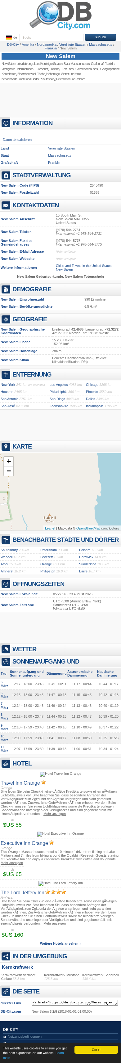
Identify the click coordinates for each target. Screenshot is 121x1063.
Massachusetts (59, 155)
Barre (83, 571)
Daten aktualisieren (17, 139)
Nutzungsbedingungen (25, 1036)
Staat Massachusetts (77, 63)
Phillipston (47, 571)
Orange (46, 564)
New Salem (60, 56)
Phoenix (92, 392)
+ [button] (9, 461)
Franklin (54, 162)
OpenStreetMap (88, 527)
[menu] (10, 37)
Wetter (65, 74)
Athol (4, 564)
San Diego (57, 399)
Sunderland (87, 564)
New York (8, 384)
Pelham (84, 550)
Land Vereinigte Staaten (48, 63)
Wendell (6, 557)
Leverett (46, 557)
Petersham (63, 79)
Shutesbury (48, 79)
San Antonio (9, 399)
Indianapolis (95, 406)
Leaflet (50, 527)
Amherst (7, 571)
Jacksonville (59, 406)
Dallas (90, 399)
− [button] (9, 471)
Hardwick (86, 557)
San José (8, 406)
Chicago (92, 384)
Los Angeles (59, 384)
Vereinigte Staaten (61, 148)
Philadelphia (58, 392)
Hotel (78, 74)
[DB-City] (60, 30)
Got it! (96, 1049)
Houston (7, 392)
